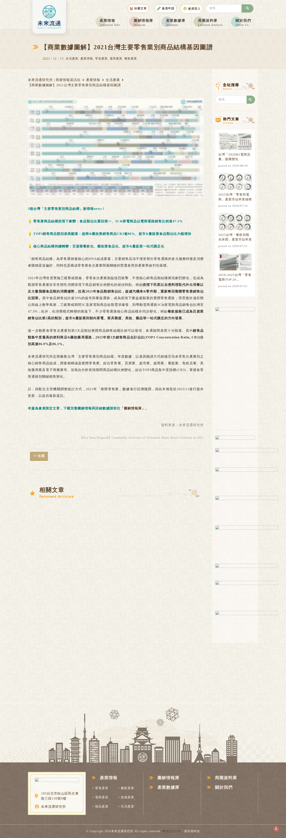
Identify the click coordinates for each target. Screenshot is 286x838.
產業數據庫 (176, 23)
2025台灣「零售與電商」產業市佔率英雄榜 (235, 197)
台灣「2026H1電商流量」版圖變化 (234, 157)
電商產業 (116, 58)
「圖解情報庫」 (132, 408)
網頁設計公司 (171, 831)
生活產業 (72, 58)
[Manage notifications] (276, 828)
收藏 (41, 456)
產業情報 (110, 23)
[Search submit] (247, 8)
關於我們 (243, 23)
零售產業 (101, 58)
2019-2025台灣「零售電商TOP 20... (234, 277)
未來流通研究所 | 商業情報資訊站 (54, 80)
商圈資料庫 (210, 23)
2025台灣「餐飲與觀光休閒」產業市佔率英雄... (235, 237)
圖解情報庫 (143, 23)
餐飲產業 (130, 58)
